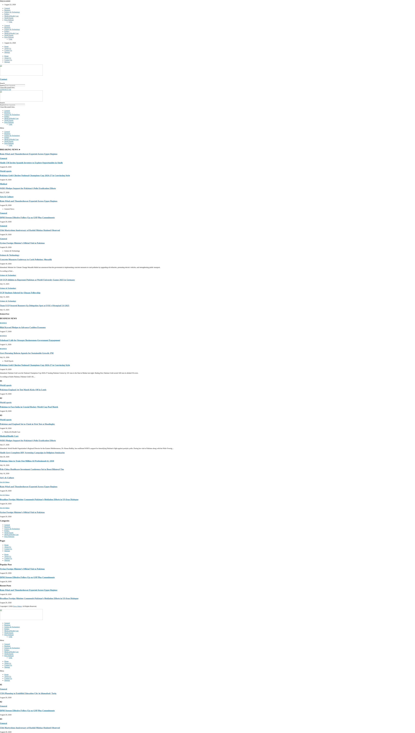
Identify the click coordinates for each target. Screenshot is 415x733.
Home (6, 46)
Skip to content (5, 1)
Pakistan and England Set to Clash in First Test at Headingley (27, 424)
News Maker (17, 606)
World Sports (8, 18)
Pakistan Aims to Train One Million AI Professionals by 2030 (27, 461)
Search (2, 85)
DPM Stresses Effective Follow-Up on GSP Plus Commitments (27, 217)
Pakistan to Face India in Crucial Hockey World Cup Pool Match (29, 407)
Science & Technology (12, 12)
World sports (5, 171)
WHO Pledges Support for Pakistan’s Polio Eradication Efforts (28, 188)
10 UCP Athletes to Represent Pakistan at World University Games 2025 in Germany (37, 280)
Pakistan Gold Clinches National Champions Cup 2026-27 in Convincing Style (35, 175)
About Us (7, 48)
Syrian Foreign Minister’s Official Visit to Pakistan (22, 243)
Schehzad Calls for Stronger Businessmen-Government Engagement (30, 340)
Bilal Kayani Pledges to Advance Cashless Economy (23, 327)
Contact (3, 79)
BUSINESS (3, 323)
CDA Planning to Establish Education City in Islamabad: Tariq (28, 693)
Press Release (9, 20)
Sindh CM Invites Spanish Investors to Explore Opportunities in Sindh (31, 163)
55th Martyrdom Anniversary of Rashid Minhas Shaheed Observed (30, 230)
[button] (207, 83)
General (7, 8)
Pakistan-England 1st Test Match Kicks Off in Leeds (23, 390)
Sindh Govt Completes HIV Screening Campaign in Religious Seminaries (32, 453)
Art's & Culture (7, 478)
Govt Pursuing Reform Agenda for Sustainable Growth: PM (26, 353)
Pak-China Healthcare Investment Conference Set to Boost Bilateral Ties (32, 469)
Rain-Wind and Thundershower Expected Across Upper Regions (28, 154)
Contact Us (8, 50)
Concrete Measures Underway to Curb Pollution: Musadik (26, 259)
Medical (3, 184)
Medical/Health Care (11, 16)
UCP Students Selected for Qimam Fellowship (20, 293)
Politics (6, 14)
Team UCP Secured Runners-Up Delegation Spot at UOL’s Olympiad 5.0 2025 (34, 305)
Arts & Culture (6, 197)
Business (7, 10)
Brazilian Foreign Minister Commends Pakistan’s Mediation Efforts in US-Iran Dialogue (39, 499)
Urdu (10, 22)
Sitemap (7, 52)
